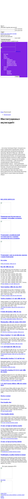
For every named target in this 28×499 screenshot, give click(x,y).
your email (17, 38)
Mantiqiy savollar (11, 62)
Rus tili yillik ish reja (7, 267)
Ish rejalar (4, 260)
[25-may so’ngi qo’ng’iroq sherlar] (9, 438)
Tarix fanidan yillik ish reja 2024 (11, 287)
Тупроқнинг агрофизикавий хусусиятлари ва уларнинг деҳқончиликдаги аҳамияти (10, 236)
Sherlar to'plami (5, 396)
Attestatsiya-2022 (11, 61)
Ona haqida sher (6, 402)
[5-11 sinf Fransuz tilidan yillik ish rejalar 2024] (11, 380)
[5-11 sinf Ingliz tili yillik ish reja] (12, 343)
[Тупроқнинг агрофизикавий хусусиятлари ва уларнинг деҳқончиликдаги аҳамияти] (6, 231)
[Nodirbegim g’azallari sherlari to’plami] (11, 451)
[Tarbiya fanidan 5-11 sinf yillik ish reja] (11, 295)
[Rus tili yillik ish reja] (8, 263)
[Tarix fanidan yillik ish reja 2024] (10, 283)
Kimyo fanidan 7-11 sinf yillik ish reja (13, 335)
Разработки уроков (12, 65)
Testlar (5, 55)
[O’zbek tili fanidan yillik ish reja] (14, 308)
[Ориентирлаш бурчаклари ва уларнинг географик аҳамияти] (6, 213)
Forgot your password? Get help (8, 33)
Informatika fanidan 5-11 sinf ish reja (13, 358)
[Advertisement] (14, 92)
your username (18, 28)
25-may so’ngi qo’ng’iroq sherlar (11, 441)
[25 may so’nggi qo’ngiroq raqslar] (9, 422)
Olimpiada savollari (11, 64)
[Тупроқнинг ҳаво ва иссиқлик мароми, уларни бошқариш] (6, 252)
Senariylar (9, 73)
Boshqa (5, 69)
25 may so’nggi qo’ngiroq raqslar (11, 425)
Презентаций (7, 114)
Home (2, 112)
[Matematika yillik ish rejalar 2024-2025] (12, 319)
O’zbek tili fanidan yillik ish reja (11, 311)
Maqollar (9, 71)
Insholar (9, 72)
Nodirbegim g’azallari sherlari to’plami (13, 455)
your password (18, 30)
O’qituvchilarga (6, 58)
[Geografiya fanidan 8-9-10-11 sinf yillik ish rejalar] (8, 367)
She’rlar (5, 68)
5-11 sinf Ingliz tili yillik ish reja (11, 346)
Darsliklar (5, 56)
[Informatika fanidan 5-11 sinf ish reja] (14, 355)
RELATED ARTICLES (8, 199)
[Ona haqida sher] (5, 399)
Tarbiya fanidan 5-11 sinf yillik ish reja (13, 298)
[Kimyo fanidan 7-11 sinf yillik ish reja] (12, 332)
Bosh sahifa (6, 54)
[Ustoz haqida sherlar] (6, 411)
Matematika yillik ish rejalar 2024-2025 (13, 322)
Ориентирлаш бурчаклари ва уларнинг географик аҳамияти (11, 217)
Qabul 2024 (6, 66)
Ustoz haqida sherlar (7, 414)
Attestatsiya (10, 59)
